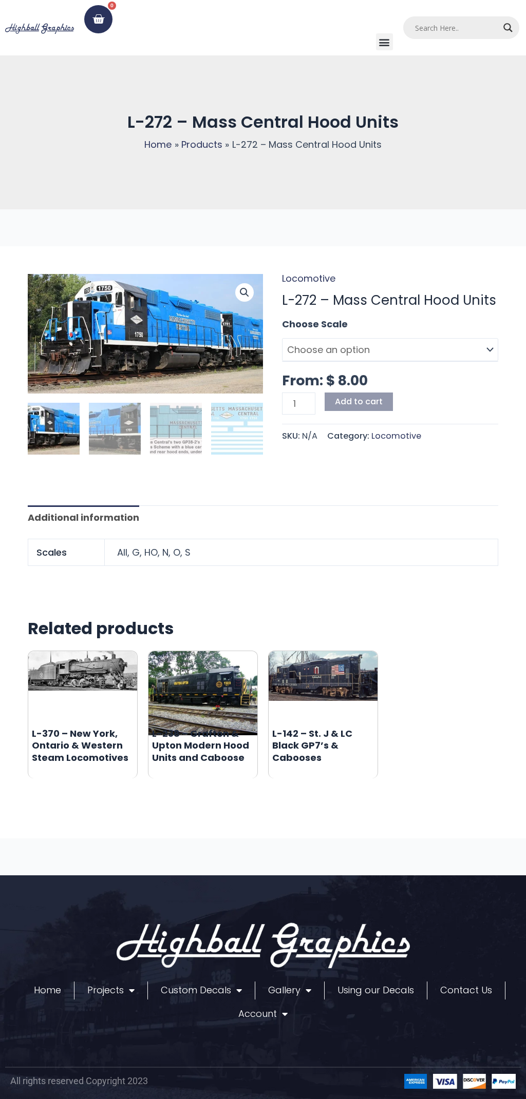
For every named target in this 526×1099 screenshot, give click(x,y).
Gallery (284, 990)
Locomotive (308, 278)
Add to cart (359, 401)
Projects (105, 990)
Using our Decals (375, 990)
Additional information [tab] (83, 517)
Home (47, 990)
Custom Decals (196, 990)
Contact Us (466, 990)
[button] (384, 41)
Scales (298, 324)
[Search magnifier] (508, 28)
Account (257, 1013)
